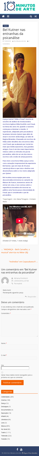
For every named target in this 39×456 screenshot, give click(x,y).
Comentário (6, 313)
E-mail (4, 355)
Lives (3, 423)
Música (3, 426)
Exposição (4, 413)
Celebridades (5, 397)
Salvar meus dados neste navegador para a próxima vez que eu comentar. (16, 376)
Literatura (4, 419)
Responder (32, 296)
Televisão (4, 436)
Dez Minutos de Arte (20, 41)
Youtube (4, 439)
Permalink (18, 283)
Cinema (3, 400)
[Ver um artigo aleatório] (35, 16)
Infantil (3, 416)
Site (2, 365)
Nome (4, 343)
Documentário (6, 410)
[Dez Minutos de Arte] (19, 2)
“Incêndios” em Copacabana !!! (23, 261)
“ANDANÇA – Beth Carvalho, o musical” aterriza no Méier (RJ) (15, 251)
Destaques (4, 407)
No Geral (4, 429)
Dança (3, 403)
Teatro (6, 26)
